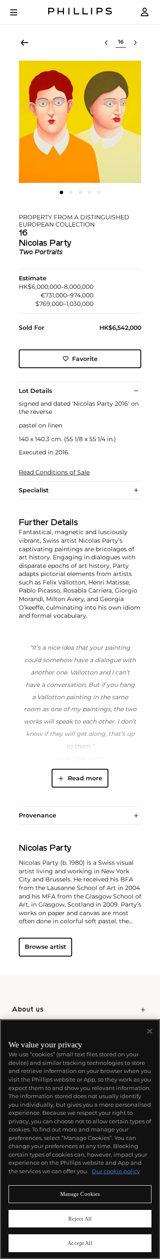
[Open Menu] (19, 12)
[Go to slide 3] (80, 192)
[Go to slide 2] (71, 192)
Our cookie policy (116, 1171)
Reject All (80, 1218)
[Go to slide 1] (61, 192)
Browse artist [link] (45, 947)
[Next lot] (135, 43)
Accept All (79, 1243)
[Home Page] (80, 12)
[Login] (145, 12)
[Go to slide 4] (89, 192)
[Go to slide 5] (99, 192)
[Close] (149, 1031)
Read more (85, 778)
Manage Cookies (80, 1194)
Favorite (85, 359)
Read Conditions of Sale (54, 472)
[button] (80, 122)
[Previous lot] (106, 43)
